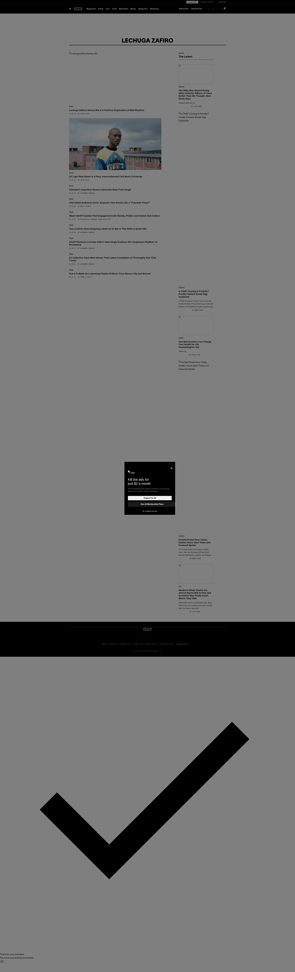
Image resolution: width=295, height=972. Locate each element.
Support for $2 (150, 498)
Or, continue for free (150, 511)
